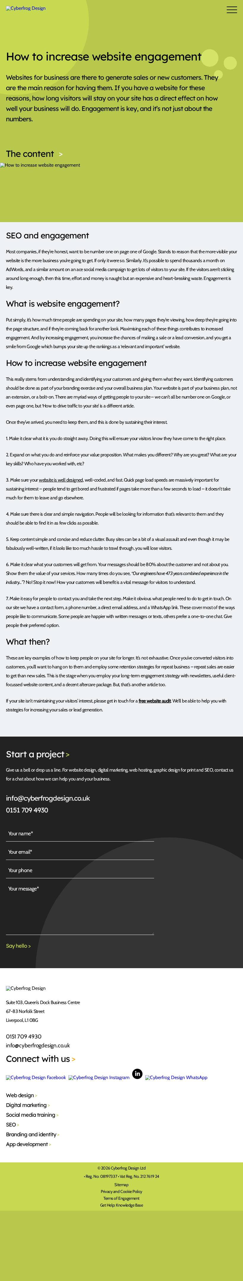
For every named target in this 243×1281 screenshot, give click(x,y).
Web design (21, 1095)
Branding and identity (32, 1134)
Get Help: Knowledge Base (121, 1205)
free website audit (155, 701)
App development (28, 1144)
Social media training (32, 1114)
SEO (12, 1124)
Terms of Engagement (121, 1198)
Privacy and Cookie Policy (121, 1191)
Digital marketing (28, 1105)
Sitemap (121, 1184)
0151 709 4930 (27, 810)
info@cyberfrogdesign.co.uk (48, 798)
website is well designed (61, 480)
